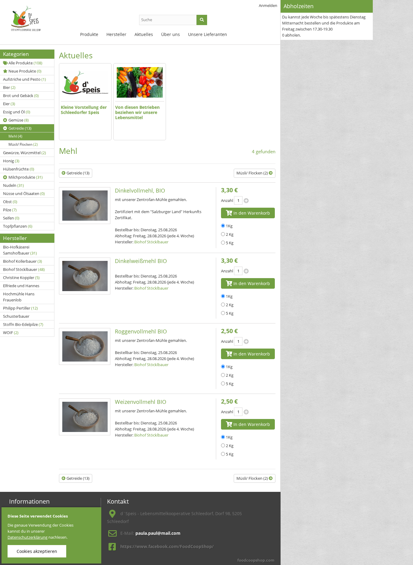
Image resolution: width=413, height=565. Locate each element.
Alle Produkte (25, 63)
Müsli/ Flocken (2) (252, 173)
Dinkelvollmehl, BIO (140, 190)
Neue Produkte (24, 71)
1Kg (229, 226)
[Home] (33, 21)
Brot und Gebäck (21, 95)
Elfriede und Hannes (21, 285)
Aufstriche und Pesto (24, 79)
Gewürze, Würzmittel (24, 152)
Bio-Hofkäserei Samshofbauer (20, 250)
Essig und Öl (16, 112)
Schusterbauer (16, 316)
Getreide (19, 128)
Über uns (170, 34)
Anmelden (268, 5)
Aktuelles (144, 34)
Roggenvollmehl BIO (141, 331)
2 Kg (229, 234)
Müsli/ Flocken (23, 144)
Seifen (11, 218)
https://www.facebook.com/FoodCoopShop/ (167, 546)
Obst (10, 201)
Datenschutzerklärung (27, 537)
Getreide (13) (77, 173)
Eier (9, 103)
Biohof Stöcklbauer (24, 269)
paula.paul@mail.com (157, 533)
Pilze (10, 210)
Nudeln (13, 185)
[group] (85, 101)
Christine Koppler (21, 277)
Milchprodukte (25, 177)
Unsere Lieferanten (207, 34)
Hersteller (116, 34)
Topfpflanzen (17, 226)
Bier (9, 87)
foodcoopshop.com (256, 560)
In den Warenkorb (251, 213)
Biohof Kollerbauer (22, 261)
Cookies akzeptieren (37, 551)
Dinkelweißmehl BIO (141, 261)
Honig (11, 161)
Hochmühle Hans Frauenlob (18, 297)
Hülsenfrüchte (18, 169)
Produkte (89, 34)
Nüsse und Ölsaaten (24, 193)
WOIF (10, 332)
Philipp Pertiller (20, 308)
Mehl (15, 136)
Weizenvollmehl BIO (140, 401)
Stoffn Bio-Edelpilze (23, 324)
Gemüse (18, 120)
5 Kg (229, 242)
